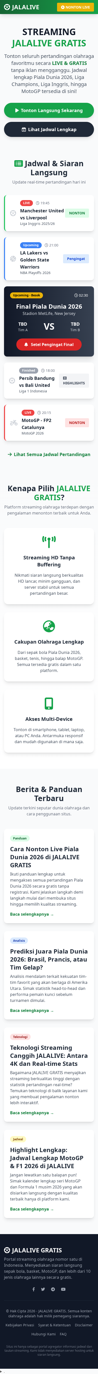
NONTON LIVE (78, 7)
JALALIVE (25, 7)
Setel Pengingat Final (52, 344)
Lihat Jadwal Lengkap (52, 129)
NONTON (77, 213)
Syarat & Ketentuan (54, 1325)
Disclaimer (84, 1325)
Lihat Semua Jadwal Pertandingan (52, 454)
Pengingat (76, 258)
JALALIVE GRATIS (37, 1250)
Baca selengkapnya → (32, 914)
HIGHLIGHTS (74, 383)
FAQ (63, 1334)
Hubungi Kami (43, 1334)
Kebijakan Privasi (20, 1325)
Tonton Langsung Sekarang (52, 110)
